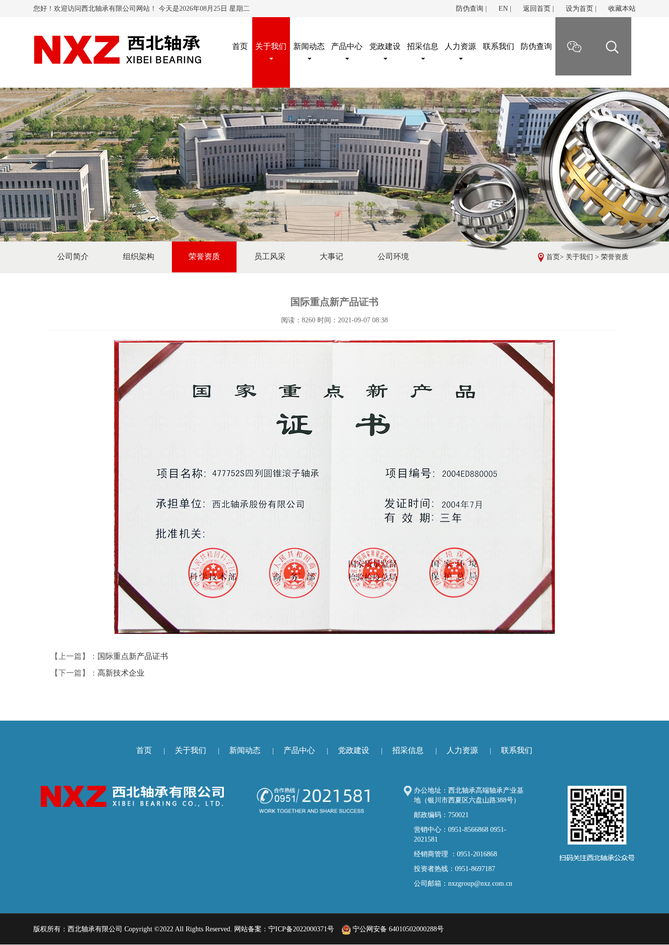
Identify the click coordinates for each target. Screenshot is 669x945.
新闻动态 (309, 46)
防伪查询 (469, 8)
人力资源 (460, 46)
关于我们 (271, 46)
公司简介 (73, 256)
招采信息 (422, 46)
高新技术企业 (120, 673)
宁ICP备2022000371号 (301, 929)
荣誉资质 (614, 257)
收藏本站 (622, 8)
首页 (553, 257)
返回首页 (536, 8)
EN (503, 8)
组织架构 (138, 256)
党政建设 (385, 46)
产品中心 (346, 46)
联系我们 (498, 46)
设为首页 (579, 8)
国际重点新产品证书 (132, 656)
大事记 (331, 256)
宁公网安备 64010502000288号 (397, 929)
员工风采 (270, 256)
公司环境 (393, 256)
